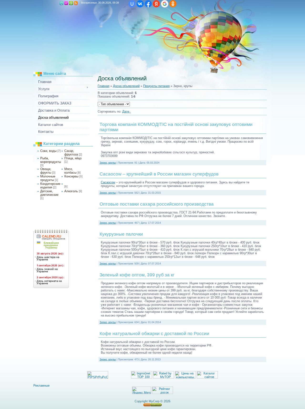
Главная (103, 86)
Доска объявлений (126, 86)
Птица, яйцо (72, 158)
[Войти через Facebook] (148, 3)
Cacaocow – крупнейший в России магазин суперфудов (159, 173)
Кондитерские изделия (50, 185)
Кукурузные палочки (121, 234)
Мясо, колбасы (70, 170)
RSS (76, 3)
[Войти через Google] (164, 4)
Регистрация (66, 3)
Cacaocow (108, 182)
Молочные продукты (47, 178)
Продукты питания (156, 86)
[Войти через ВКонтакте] (140, 3)
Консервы (71, 176)
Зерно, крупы (72, 183)
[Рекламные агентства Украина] (43, 385)
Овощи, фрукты (45, 170)
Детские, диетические (49, 193)
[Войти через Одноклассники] (173, 3)
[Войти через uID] (132, 3)
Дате (125, 111)
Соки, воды (48, 151)
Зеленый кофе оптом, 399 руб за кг (137, 274)
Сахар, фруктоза (71, 152)
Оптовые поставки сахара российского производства (157, 204)
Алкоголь (71, 191)
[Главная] (61, 3)
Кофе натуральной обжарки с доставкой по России (154, 333)
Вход (71, 3)
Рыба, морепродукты (50, 160)
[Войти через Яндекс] (156, 3)
